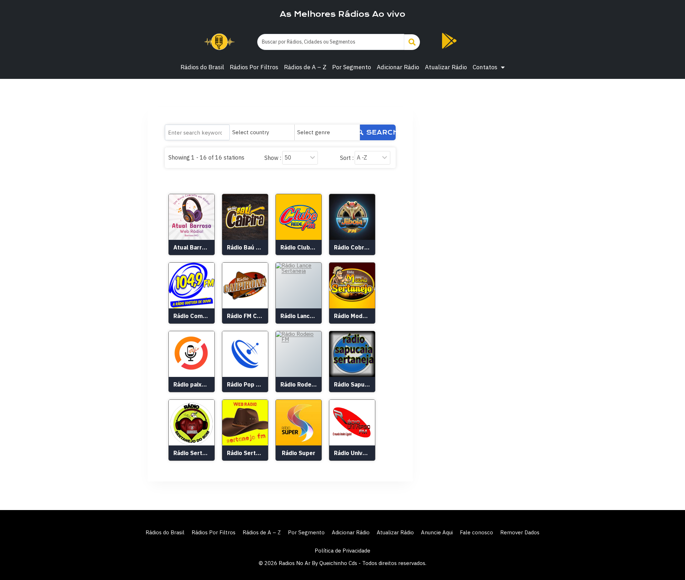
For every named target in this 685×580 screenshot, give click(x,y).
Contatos (485, 67)
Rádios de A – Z (305, 67)
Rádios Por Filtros (254, 67)
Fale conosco (476, 532)
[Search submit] (412, 42)
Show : (272, 158)
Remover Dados (519, 532)
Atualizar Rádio (446, 67)
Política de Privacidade (342, 550)
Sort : (347, 158)
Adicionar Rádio (398, 67)
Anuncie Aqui (437, 532)
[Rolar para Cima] (667, 559)
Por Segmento (351, 67)
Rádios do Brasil (202, 67)
